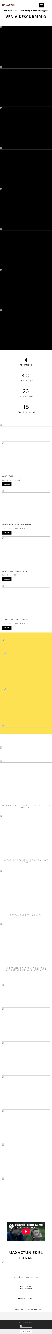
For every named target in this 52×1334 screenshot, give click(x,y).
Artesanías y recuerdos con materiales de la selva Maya (26, 969)
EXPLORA (7, 484)
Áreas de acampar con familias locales (26, 861)
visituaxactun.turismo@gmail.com (26, 1309)
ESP (22, 1331)
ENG (28, 1331)
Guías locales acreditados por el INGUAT (26, 806)
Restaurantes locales (26, 915)
